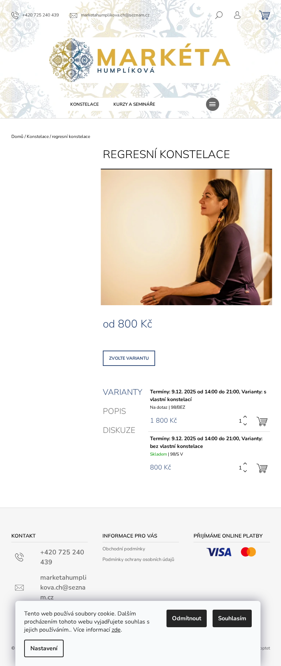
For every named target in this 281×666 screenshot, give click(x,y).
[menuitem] (84, 104)
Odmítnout (186, 618)
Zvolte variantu (129, 358)
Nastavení (43, 648)
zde (116, 630)
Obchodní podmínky (123, 549)
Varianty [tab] (122, 392)
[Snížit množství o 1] (245, 425)
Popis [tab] (114, 411)
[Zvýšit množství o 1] (245, 417)
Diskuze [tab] (119, 430)
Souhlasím (232, 618)
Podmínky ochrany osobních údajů (138, 559)
